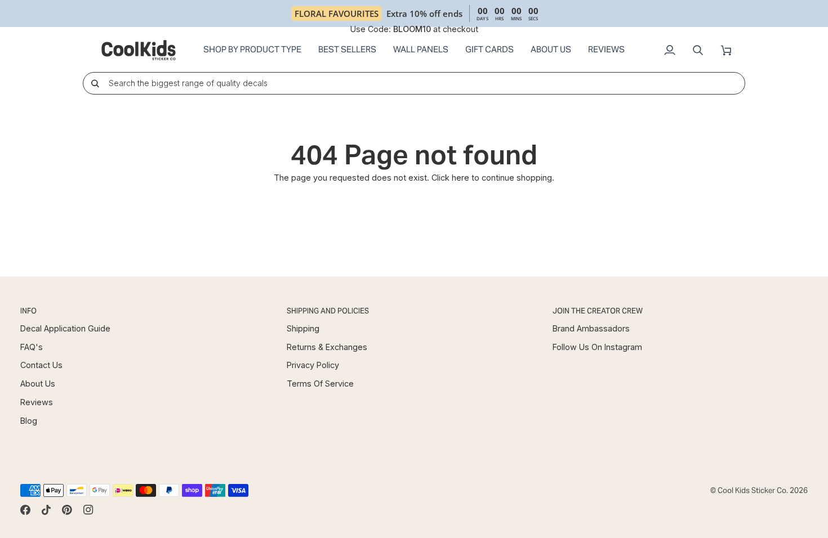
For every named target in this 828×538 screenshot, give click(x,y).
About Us (37, 383)
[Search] (95, 83)
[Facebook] (25, 510)
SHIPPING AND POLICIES (328, 311)
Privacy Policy (313, 365)
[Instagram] (88, 510)
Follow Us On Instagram (597, 347)
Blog (28, 420)
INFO (28, 311)
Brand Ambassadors (591, 328)
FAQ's (31, 347)
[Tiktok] (46, 510)
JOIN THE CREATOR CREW (598, 311)
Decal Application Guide (65, 328)
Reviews (36, 402)
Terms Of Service (320, 383)
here (460, 177)
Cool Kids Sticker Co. (753, 490)
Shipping (303, 328)
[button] (252, 50)
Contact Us (41, 365)
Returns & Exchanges (327, 347)
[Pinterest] (67, 510)
